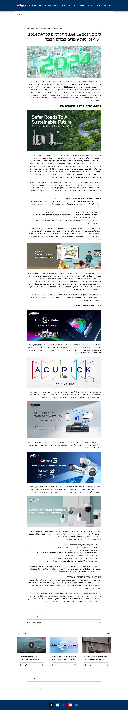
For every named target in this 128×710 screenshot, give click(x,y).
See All (109, 633)
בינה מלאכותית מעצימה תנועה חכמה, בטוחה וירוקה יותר (95, 658)
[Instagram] (64, 705)
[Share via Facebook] (28, 616)
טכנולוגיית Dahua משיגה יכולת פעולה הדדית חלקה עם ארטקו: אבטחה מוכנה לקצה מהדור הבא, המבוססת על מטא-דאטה (64, 658)
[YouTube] (70, 705)
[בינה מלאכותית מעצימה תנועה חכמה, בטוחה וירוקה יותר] (96, 645)
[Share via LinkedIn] (38, 616)
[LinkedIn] (58, 705)
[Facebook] (77, 705)
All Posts (19, 15)
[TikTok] (51, 705)
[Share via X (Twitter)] (33, 616)
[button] (97, 4)
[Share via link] (43, 616)
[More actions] (100, 28)
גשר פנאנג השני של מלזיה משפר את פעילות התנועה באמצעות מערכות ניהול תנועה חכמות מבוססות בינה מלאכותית (31, 658)
